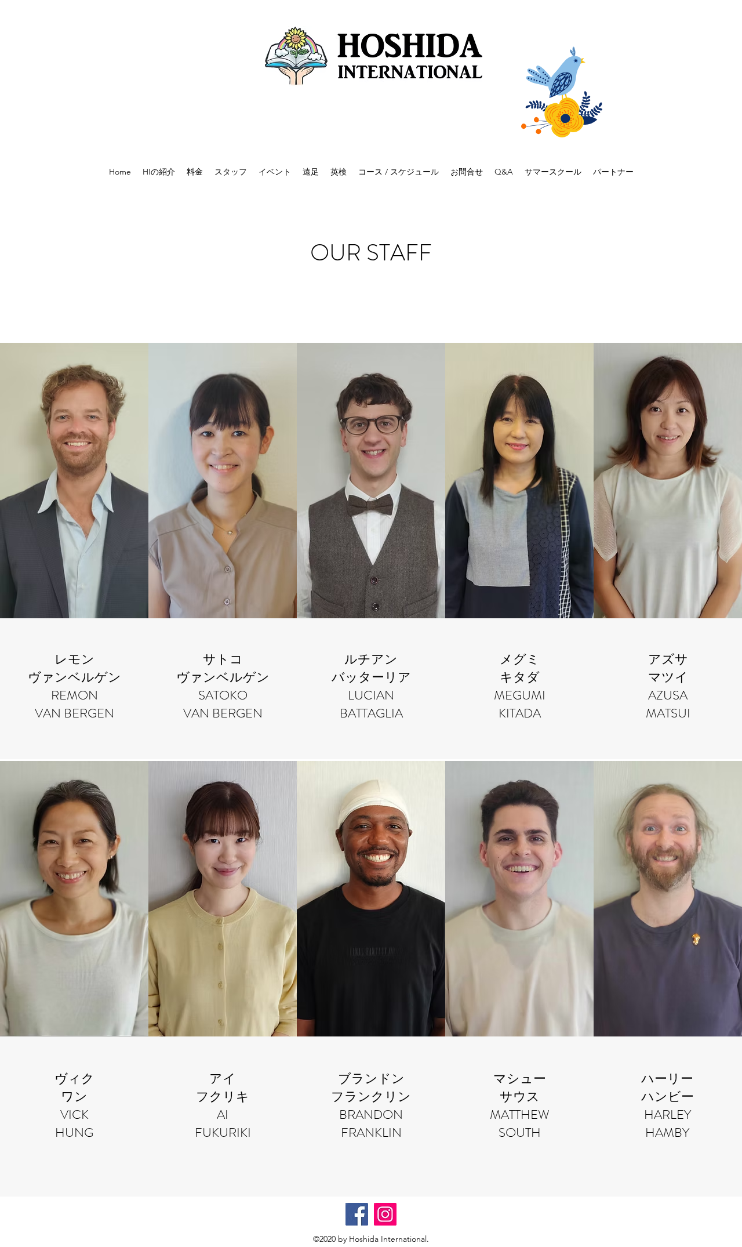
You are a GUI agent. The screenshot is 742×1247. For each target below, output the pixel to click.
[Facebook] (356, 1214)
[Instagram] (385, 1214)
